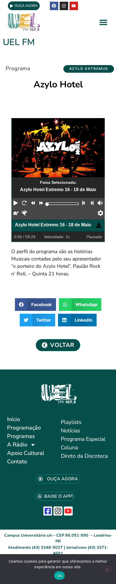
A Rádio (17, 444)
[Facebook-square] (47, 510)
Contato (17, 461)
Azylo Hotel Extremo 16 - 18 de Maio (53, 224)
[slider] (47, 204)
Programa (18, 68)
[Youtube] (74, 6)
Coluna (69, 447)
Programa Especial (83, 439)
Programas (21, 436)
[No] (107, 568)
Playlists (71, 422)
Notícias (70, 430)
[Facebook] (54, 6)
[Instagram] (57, 510)
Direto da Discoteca (84, 456)
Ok (59, 575)
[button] (103, 22)
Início (13, 419)
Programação (24, 428)
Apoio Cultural (25, 453)
